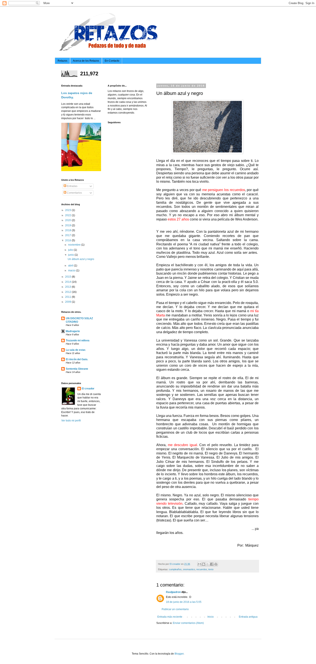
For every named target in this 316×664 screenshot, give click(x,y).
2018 (68, 230)
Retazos (62, 60)
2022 (68, 215)
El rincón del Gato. (77, 359)
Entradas (71, 186)
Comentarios (74, 192)
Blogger (179, 653)
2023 (68, 210)
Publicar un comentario (175, 609)
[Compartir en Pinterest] (216, 564)
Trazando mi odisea (77, 340)
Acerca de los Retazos (86, 60)
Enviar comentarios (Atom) (188, 622)
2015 (68, 276)
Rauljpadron (173, 592)
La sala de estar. (76, 349)
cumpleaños (175, 569)
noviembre (74, 244)
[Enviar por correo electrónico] (199, 564)
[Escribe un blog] (203, 564)
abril (71, 265)
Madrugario (73, 331)
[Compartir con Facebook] (212, 564)
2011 (68, 296)
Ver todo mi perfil (71, 420)
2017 (68, 235)
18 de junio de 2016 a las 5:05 (183, 601)
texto (210, 569)
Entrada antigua (248, 616)
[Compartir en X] (208, 564)
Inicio (210, 616)
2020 (68, 220)
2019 (68, 225)
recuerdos (201, 569)
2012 (68, 291)
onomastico (189, 569)
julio (71, 249)
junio (71, 254)
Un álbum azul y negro (81, 259)
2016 (68, 240)
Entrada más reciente (169, 616)
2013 (68, 286)
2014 (68, 281)
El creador (88, 388)
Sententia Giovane (77, 368)
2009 (68, 301)
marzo (72, 270)
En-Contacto (112, 60)
